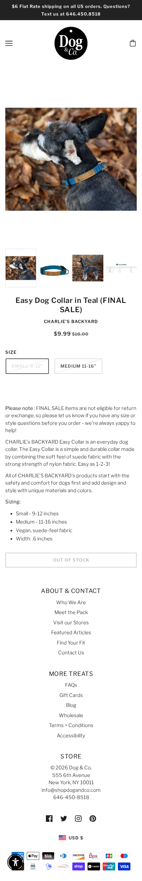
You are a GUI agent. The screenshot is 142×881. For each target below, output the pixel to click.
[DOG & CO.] (71, 43)
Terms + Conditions (71, 725)
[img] (49, 818)
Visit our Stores (71, 623)
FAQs (71, 685)
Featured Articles (71, 633)
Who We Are (71, 603)
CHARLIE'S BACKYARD (71, 321)
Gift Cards (71, 695)
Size (11, 352)
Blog (71, 705)
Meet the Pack (71, 612)
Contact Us (71, 653)
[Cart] (133, 43)
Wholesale (71, 715)
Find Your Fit (71, 643)
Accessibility (71, 736)
